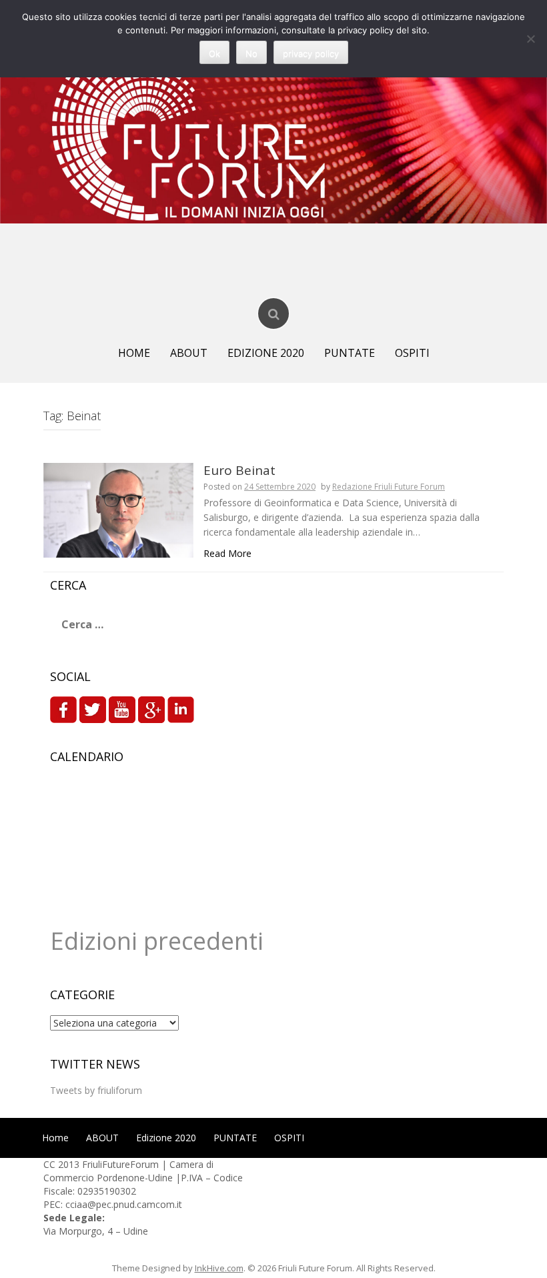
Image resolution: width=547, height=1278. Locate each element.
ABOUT (188, 353)
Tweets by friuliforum (96, 1090)
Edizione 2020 (265, 353)
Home (134, 353)
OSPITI (412, 353)
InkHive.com (219, 1268)
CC (50, 1164)
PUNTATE (349, 353)
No (251, 53)
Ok (214, 53)
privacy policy (311, 53)
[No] (530, 38)
